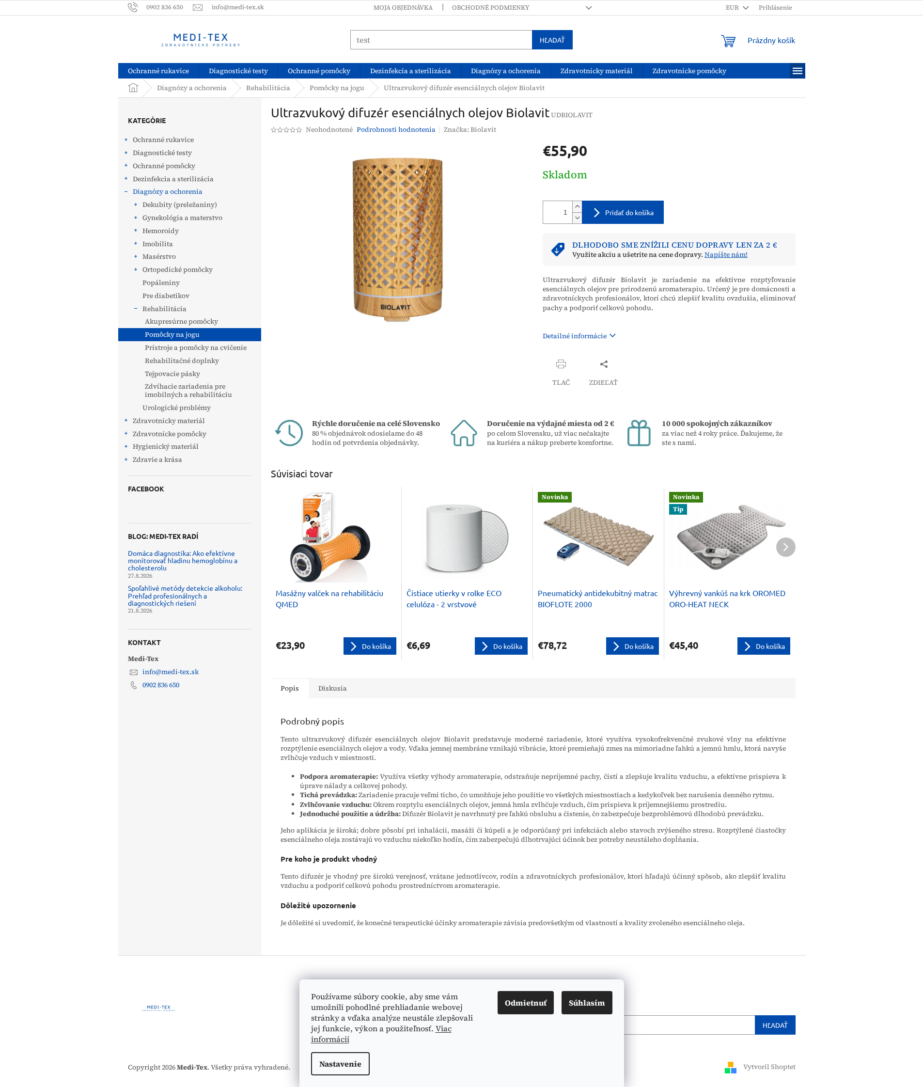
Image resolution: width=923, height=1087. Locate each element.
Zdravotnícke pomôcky (169, 434)
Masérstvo (159, 256)
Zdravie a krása (157, 459)
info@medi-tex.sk (170, 672)
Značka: (470, 129)
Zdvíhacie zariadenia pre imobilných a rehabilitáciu (188, 390)
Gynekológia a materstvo (182, 217)
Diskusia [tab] (332, 688)
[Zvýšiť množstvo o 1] (577, 206)
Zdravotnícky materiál (169, 420)
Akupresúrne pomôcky (181, 321)
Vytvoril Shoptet (769, 1066)
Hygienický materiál (166, 446)
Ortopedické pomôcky (177, 269)
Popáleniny (161, 282)
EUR (733, 7)
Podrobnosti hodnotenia (396, 129)
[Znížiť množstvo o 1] (577, 217)
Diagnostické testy (162, 153)
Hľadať (552, 39)
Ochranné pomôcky (164, 166)
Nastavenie (340, 1063)
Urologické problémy (176, 407)
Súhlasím (587, 1002)
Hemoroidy (160, 231)
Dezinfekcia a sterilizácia (173, 179)
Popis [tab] (290, 688)
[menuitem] (158, 71)
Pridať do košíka (629, 212)
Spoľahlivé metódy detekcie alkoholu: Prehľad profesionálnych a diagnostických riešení (185, 595)
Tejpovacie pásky (172, 373)
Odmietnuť (526, 1002)
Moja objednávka (403, 7)
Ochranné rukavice (163, 139)
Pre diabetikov (165, 295)
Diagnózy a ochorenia (168, 191)
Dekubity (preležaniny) (179, 204)
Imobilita (157, 244)
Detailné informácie (575, 336)
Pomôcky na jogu (172, 334)
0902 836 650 (160, 685)
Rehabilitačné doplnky (182, 360)
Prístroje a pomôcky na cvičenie (196, 347)
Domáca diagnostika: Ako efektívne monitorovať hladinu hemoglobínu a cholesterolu (182, 561)
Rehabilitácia (164, 309)
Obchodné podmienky (491, 7)
